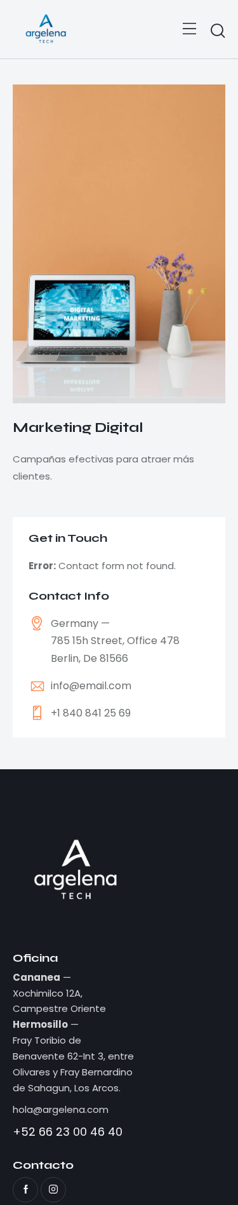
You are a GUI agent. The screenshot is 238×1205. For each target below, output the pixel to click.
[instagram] (53, 1189)
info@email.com (91, 685)
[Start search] (217, 31)
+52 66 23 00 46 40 (67, 1132)
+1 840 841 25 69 (91, 713)
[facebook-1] (25, 1189)
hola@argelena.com (61, 1109)
